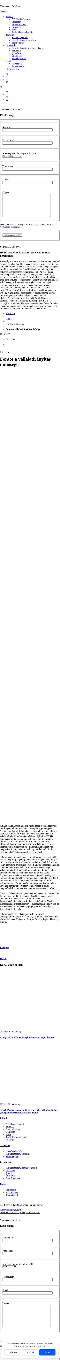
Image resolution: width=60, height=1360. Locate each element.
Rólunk (9, 16)
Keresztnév (7, 127)
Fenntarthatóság (19, 24)
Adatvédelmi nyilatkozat (10, 227)
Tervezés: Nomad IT (9, 1212)
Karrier (9, 61)
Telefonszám (8, 166)
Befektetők (11, 45)
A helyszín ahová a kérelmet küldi (17, 1264)
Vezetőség (16, 22)
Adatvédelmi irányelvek (11, 1210)
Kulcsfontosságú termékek (24, 40)
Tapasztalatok (18, 66)
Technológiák (18, 42)
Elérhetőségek (12, 69)
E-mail (5, 179)
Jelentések (16, 53)
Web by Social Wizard (30, 1212)
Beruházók (5, 1162)
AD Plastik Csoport (21, 19)
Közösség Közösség (15, 324)
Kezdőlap (10, 313)
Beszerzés (16, 27)
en (7, 82)
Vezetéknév (7, 140)
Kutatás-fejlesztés (20, 37)
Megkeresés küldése (12, 235)
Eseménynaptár (19, 58)
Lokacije (10, 1139)
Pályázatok (17, 63)
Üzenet (5, 192)
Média (14, 29)
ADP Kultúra (12, 1192)
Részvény (16, 50)
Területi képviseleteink (22, 32)
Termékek (10, 35)
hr (7, 79)
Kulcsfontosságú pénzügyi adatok (27, 48)
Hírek (8, 319)
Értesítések (17, 56)
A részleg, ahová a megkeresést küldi (19, 153)
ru (7, 74)
